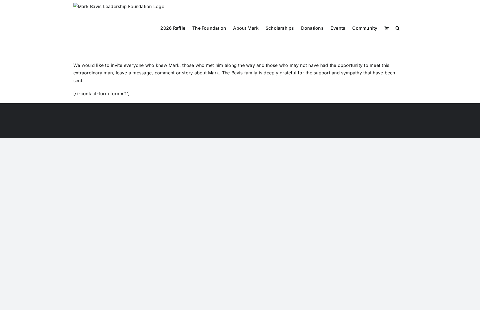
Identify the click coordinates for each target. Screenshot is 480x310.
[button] (398, 27)
